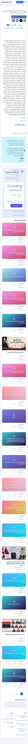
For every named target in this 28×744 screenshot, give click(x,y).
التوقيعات (11, 25)
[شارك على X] (21, 20)
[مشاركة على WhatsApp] (24, 20)
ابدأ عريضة (19, 2)
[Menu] (25, 2)
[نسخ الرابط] (13, 20)
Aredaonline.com (6, 2)
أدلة (25, 713)
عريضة (20, 25)
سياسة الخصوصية (9, 28)
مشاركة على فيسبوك (20, 17)
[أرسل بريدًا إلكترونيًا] (17, 20)
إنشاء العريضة (15, 205)
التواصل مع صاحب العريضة (18, 133)
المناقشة (18, 28)
